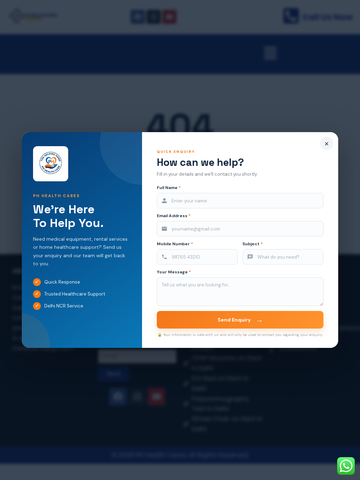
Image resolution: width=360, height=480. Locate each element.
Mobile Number (175, 244)
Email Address (174, 216)
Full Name (169, 187)
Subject (253, 244)
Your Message (174, 272)
